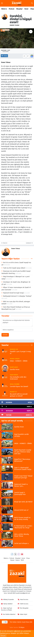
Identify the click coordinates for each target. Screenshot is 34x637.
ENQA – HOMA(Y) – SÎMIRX (18, 361)
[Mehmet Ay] (4, 394)
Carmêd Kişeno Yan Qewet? (19, 386)
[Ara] (32, 3)
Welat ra (4, 9)
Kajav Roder (14, 375)
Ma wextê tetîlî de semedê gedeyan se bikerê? (18, 395)
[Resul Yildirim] (4, 385)
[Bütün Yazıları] (32, 259)
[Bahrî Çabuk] (4, 368)
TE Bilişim (21, 627)
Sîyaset (12, 560)
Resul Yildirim (14, 384)
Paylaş (5, 55)
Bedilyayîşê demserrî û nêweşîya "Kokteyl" (17, 296)
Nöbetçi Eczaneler (8, 599)
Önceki (5, 243)
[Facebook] (12, 554)
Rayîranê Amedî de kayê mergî (13, 293)
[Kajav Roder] (4, 377)
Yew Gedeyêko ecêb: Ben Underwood (18, 378)
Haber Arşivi (23, 614)
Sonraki (28, 243)
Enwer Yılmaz (14, 25)
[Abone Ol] (31, 56)
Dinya (28, 558)
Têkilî (22, 560)
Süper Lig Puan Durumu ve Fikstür (6, 609)
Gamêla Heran (14, 369)
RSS (5, 622)
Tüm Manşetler (24, 608)
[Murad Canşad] (4, 360)
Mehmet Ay (13, 392)
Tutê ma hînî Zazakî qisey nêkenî (14, 268)
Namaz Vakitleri (8, 604)
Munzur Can (14, 349)
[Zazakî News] (16, 3)
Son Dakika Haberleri (9, 614)
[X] (15, 554)
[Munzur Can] (4, 351)
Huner (26, 9)
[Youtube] (22, 554)
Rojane (18, 560)
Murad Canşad (15, 358)
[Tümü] (32, 345)
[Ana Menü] (2, 3)
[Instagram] (18, 554)
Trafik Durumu (24, 604)
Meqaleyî (19, 9)
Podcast (11, 9)
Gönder (5, 335)
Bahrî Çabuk (14, 367)
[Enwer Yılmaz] (4, 17)
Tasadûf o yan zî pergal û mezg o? (20, 352)
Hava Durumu (24, 599)
